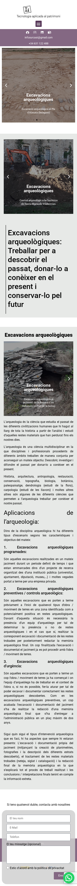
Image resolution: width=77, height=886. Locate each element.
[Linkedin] (42, 32)
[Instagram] (35, 32)
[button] (39, 24)
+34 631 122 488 (38, 43)
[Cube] (49, 32)
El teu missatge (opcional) (24, 844)
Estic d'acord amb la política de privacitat (37, 868)
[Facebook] (27, 32)
